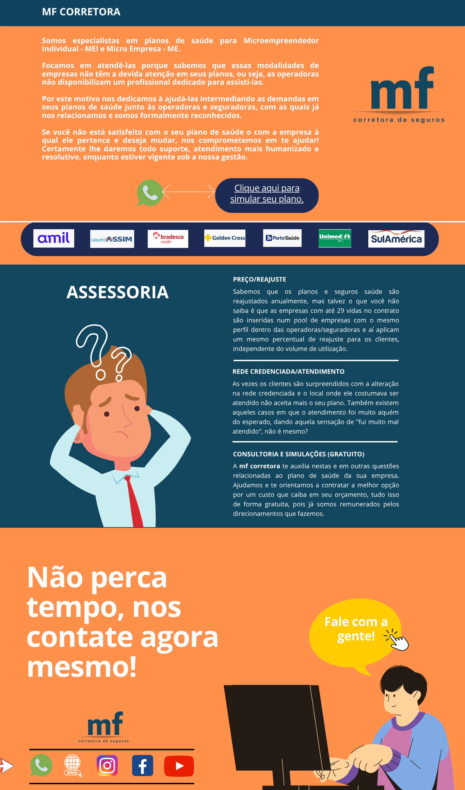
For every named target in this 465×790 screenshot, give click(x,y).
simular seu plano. (267, 198)
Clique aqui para (267, 188)
